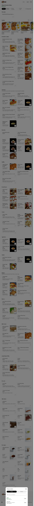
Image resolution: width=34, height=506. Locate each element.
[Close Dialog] (26, 489)
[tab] (12, 491)
